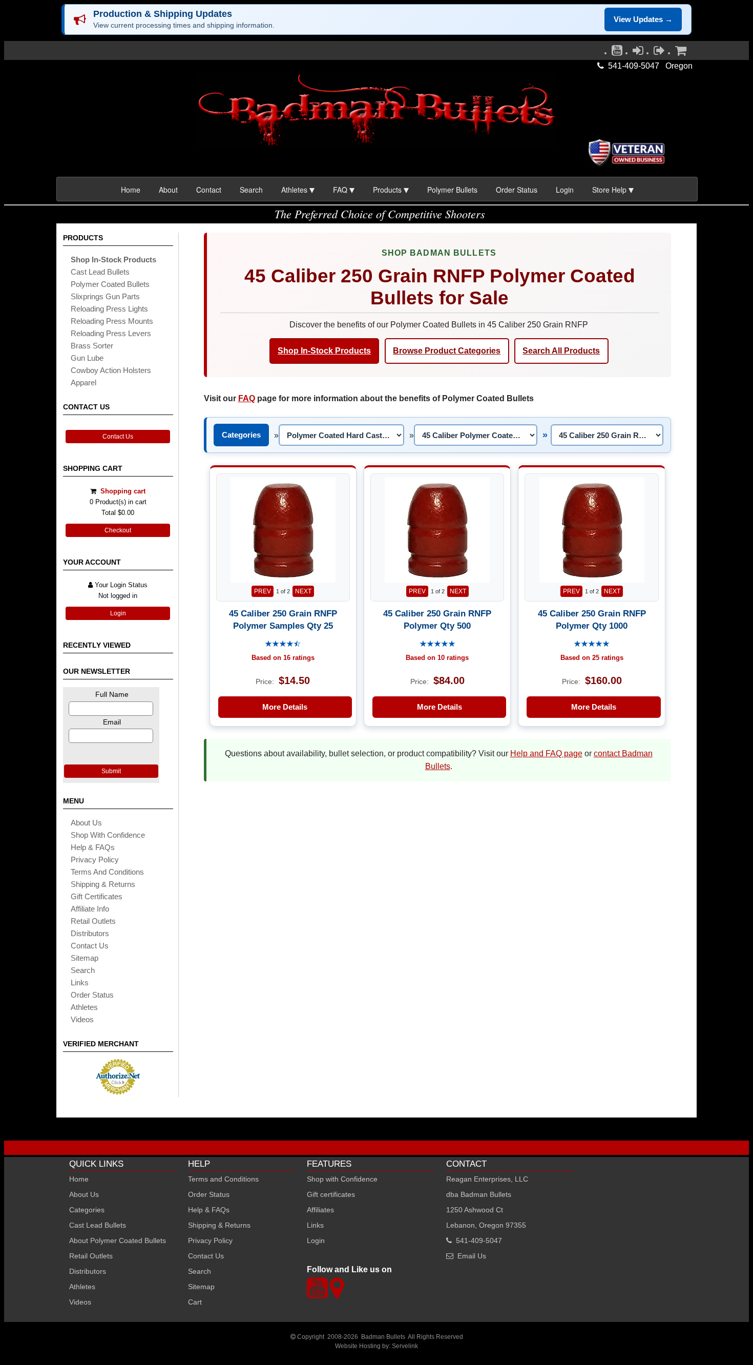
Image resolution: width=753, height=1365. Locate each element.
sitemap (84, 958)
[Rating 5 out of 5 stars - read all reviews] (437, 644)
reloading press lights (109, 308)
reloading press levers (111, 333)
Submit (111, 771)
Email (112, 722)
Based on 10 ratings (437, 657)
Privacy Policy (95, 859)
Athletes (82, 1287)
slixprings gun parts (105, 296)
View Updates (643, 19)
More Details (284, 707)
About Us (86, 822)
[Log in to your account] (638, 52)
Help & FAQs (93, 847)
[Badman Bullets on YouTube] (617, 52)
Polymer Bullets (452, 189)
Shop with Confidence (108, 835)
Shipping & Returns (219, 1225)
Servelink (405, 1346)
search (83, 970)
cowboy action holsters (111, 370)
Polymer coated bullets (110, 284)
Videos (82, 1019)
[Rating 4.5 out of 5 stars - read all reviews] (283, 644)
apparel (83, 382)
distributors (90, 933)
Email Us (471, 1256)
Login (565, 189)
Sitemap (201, 1287)
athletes (84, 1007)
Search (251, 189)
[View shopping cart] (680, 52)
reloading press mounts (112, 321)
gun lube (87, 358)
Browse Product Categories (446, 350)
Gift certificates (96, 896)
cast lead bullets (100, 271)
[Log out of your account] (659, 52)
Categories (241, 434)
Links (315, 1225)
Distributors (87, 1271)
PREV (262, 591)
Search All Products (561, 350)
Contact (208, 189)
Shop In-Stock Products (324, 350)
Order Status (516, 189)
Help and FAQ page (546, 753)
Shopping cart (122, 491)
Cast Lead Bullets (97, 1225)
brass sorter (92, 345)
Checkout (117, 530)
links (80, 982)
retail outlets (93, 921)
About (168, 189)
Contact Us (117, 436)
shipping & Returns (103, 884)
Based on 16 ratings (283, 657)
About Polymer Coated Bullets (117, 1240)
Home (130, 189)
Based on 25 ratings (591, 657)
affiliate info (90, 908)
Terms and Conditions (107, 871)
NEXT (303, 591)
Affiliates (320, 1210)
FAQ (246, 398)
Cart (195, 1302)
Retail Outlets (91, 1256)
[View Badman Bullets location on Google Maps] (337, 1294)
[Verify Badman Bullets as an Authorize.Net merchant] (117, 1090)
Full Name (112, 694)
